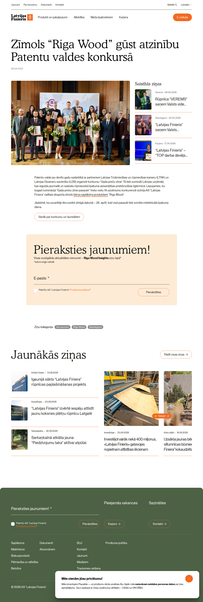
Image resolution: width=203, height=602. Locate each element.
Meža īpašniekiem (102, 17)
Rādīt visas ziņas (174, 354)
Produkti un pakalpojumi (52, 17)
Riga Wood (79, 327)
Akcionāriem (47, 549)
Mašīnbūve (18, 549)
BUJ (79, 543)
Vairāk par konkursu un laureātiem (59, 217)
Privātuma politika (116, 543)
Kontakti (60, 4)
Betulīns (16, 568)
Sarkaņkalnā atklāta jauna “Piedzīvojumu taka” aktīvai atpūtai (58, 440)
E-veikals (182, 17)
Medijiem (82, 562)
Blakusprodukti (20, 555)
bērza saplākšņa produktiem (91, 194)
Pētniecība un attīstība (24, 562)
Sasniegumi (95, 327)
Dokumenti (46, 4)
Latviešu (185, 4)
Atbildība (79, 17)
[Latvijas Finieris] (22, 17)
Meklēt (170, 4)
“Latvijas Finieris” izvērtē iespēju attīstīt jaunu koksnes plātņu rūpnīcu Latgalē (62, 411)
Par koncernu (30, 4)
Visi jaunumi (62, 327)
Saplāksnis (17, 543)
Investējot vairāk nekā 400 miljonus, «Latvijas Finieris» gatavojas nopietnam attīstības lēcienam (130, 444)
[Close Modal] (189, 578)
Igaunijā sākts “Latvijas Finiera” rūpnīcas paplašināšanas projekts (58, 382)
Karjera (123, 17)
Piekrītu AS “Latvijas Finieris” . (65, 289)
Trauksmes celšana (89, 568)
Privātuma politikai (79, 289)
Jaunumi (15, 4)
